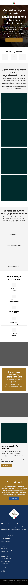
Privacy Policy (4, 570)
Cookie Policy (4, 571)
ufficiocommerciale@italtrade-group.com (10, 535)
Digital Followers (17, 582)
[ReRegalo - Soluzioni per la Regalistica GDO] (14, 2)
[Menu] (2, 2)
